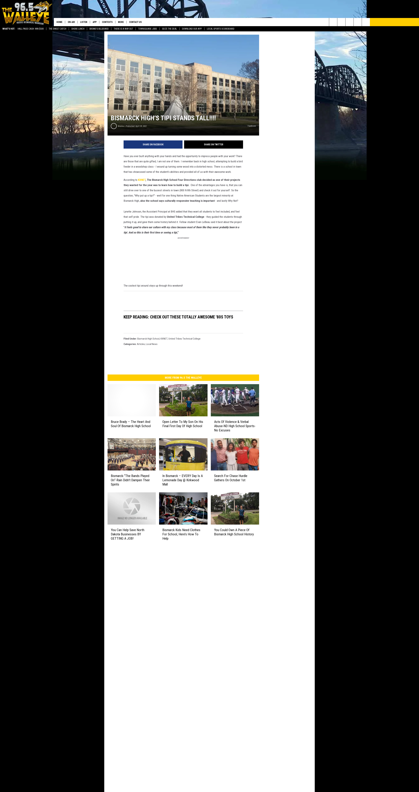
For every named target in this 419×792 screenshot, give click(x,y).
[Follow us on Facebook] (350, 22)
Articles (141, 344)
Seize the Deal (169, 28)
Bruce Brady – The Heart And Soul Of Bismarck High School (131, 424)
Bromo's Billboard (99, 28)
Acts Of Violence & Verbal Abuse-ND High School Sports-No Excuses (234, 426)
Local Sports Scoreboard (220, 28)
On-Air (71, 22)
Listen (83, 22)
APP (95, 22)
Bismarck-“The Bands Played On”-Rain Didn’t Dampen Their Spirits (130, 480)
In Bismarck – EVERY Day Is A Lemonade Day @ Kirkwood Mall (182, 480)
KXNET (142, 179)
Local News (151, 344)
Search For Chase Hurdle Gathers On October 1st (230, 478)
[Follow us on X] (358, 22)
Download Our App (192, 28)
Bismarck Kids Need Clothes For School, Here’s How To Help (181, 534)
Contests (107, 22)
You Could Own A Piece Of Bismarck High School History (234, 532)
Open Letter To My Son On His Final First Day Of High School (182, 424)
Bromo (121, 126)
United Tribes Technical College (184, 338)
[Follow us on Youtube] (366, 22)
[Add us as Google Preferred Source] (341, 22)
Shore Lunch (77, 28)
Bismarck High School (148, 338)
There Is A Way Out (123, 28)
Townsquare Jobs (147, 28)
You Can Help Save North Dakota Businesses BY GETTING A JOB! (127, 534)
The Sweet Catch (57, 28)
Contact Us (135, 22)
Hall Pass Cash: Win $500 (31, 28)
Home (59, 22)
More (121, 22)
